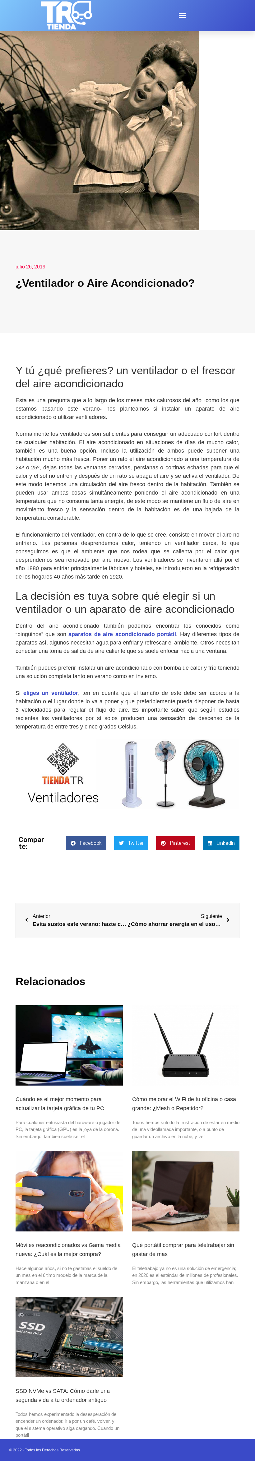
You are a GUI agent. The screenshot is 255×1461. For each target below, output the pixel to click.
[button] (182, 15)
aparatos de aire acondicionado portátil (122, 634)
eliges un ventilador (50, 693)
